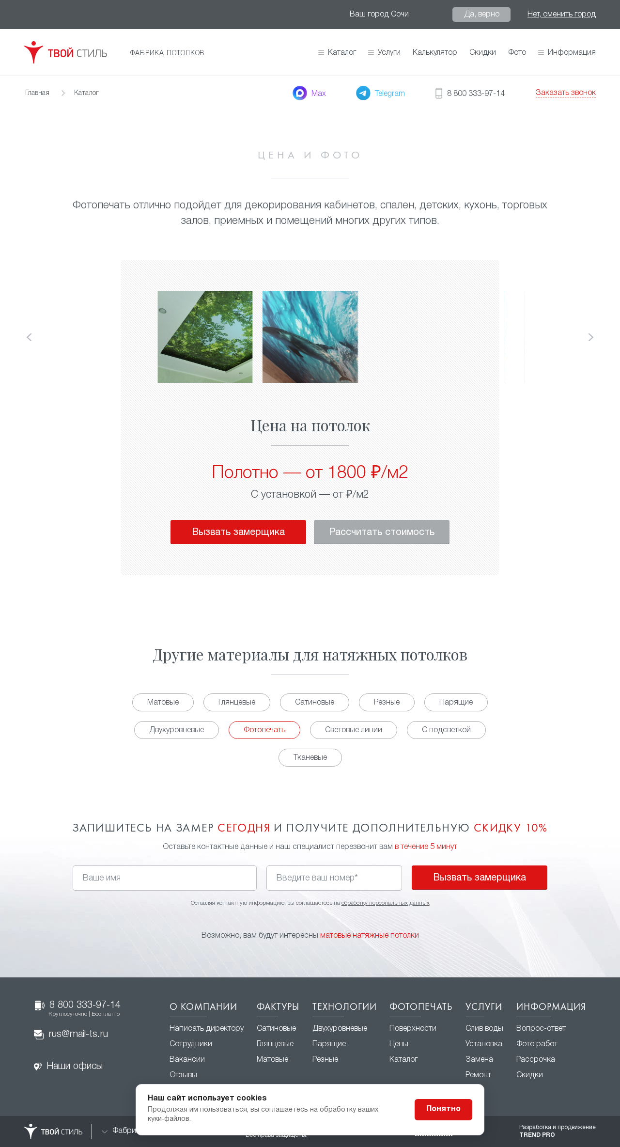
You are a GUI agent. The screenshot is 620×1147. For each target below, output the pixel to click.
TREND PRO (537, 1135)
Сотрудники (191, 1044)
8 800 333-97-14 (84, 1009)
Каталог (342, 52)
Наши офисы (74, 1066)
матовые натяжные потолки (369, 935)
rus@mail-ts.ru (78, 1034)
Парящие (456, 702)
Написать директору (207, 1028)
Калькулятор (435, 52)
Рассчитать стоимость (381, 532)
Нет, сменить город (561, 14)
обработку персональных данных (385, 903)
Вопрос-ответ (541, 1028)
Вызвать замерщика (238, 532)
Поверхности (412, 1028)
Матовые (163, 702)
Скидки (482, 52)
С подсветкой (446, 730)
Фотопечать (264, 730)
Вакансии (187, 1059)
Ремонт (478, 1075)
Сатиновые (314, 702)
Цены (398, 1044)
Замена (479, 1059)
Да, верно (481, 14)
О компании (203, 1007)
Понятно (443, 1109)
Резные (387, 702)
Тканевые (310, 757)
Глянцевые (236, 702)
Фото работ (537, 1044)
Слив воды (484, 1028)
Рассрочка (535, 1059)
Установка (483, 1044)
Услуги (483, 1007)
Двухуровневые (176, 730)
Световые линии (353, 730)
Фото (517, 52)
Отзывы (183, 1075)
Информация (551, 1007)
